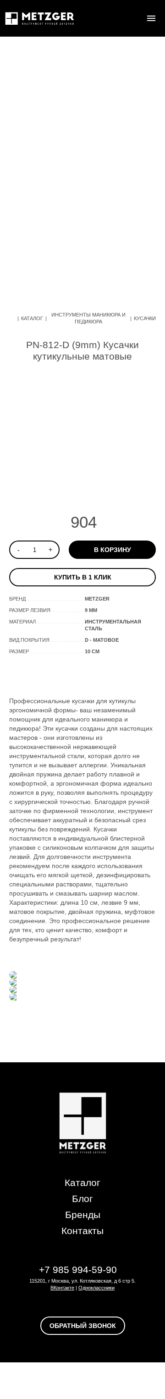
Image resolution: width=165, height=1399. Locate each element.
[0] (133, 18)
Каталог (32, 318)
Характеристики (110, 673)
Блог (82, 1198)
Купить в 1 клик (82, 577)
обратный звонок (83, 1325)
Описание (44, 673)
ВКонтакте (62, 1287)
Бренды (82, 1214)
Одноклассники (96, 1287)
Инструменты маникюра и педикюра (88, 318)
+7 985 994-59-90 (78, 1269)
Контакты (82, 1230)
